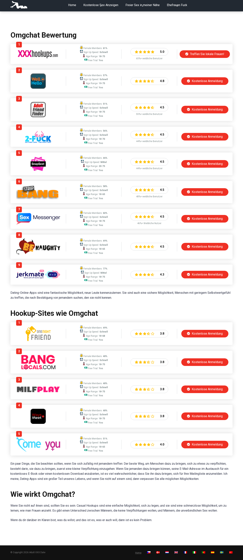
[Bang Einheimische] (38, 368)
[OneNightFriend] (38, 340)
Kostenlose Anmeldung (207, 81)
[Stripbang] (38, 198)
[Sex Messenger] (38, 223)
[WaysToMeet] (38, 423)
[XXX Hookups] (38, 57)
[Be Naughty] (38, 254)
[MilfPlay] (38, 392)
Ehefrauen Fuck (177, 5)
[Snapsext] (38, 170)
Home (72, 5)
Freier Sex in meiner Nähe (142, 5)
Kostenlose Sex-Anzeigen (100, 5)
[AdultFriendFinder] (38, 116)
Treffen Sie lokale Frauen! (206, 54)
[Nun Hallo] (38, 87)
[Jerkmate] (38, 279)
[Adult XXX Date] (18, 5)
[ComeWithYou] (38, 451)
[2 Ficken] (38, 142)
